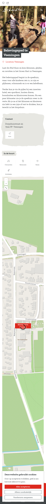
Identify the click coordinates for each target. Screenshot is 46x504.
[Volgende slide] (44, 30)
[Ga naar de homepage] (13, 9)
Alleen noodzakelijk (23, 492)
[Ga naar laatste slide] (2, 30)
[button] (23, 327)
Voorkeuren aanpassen (23, 497)
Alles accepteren (23, 487)
